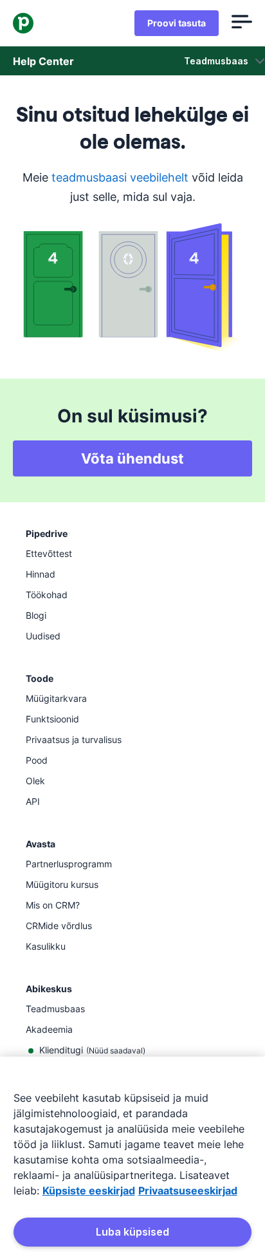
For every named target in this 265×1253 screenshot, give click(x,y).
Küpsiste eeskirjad (88, 1190)
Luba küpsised (132, 1231)
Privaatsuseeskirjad (187, 1190)
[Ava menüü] (242, 23)
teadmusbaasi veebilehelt (119, 177)
